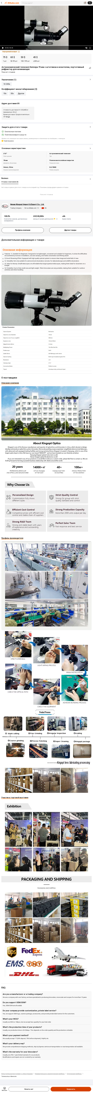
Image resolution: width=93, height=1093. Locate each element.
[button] (11, 52)
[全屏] (90, 47)
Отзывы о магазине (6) (9, 182)
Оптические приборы (74, 1074)
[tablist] (46, 43)
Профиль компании (22, 230)
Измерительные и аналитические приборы (50, 1074)
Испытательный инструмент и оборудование (17, 1074)
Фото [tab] (49, 43)
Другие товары (70, 230)
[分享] (90, 68)
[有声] (86, 47)
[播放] (3, 47)
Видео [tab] (43, 43)
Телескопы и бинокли (8, 1076)
